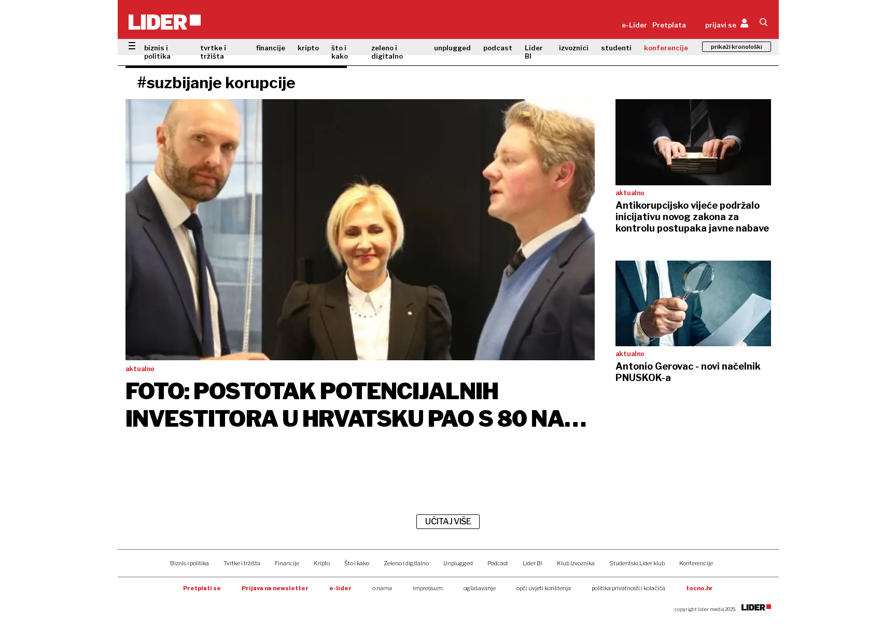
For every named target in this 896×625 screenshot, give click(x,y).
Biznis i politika (189, 563)
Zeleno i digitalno (406, 563)
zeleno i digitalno (387, 52)
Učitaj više (448, 521)
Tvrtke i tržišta (241, 563)
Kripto (322, 563)
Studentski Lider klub (637, 563)
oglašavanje (480, 588)
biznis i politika (157, 52)
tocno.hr (699, 588)
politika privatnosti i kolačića (628, 588)
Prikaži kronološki (736, 46)
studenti (616, 48)
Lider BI (534, 52)
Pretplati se (202, 588)
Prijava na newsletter (275, 588)
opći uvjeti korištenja (543, 588)
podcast (497, 48)
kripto (308, 48)
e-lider (340, 588)
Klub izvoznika (576, 563)
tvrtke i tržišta (213, 52)
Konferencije (696, 563)
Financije (287, 563)
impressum (428, 588)
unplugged (452, 48)
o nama (382, 588)
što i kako (339, 52)
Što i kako (356, 563)
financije (270, 48)
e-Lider (634, 25)
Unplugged (458, 563)
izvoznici (574, 48)
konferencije (666, 48)
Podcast (497, 563)
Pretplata (669, 25)
